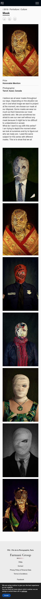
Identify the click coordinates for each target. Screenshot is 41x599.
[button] (4, 19)
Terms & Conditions (20, 574)
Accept (6, 595)
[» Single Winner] (15, 3)
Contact (20, 566)
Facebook (20, 579)
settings (24, 591)
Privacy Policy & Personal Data (20, 570)
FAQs (20, 562)
